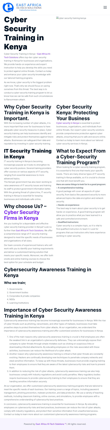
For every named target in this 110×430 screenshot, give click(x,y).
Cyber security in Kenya (67, 123)
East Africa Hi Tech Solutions (29, 230)
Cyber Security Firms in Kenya (22, 215)
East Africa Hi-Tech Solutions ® (51, 424)
